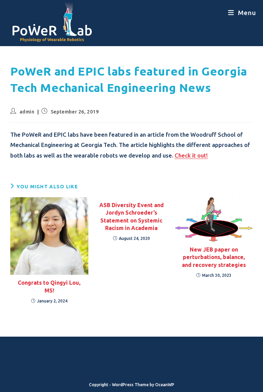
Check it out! (191, 155)
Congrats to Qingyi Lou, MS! (49, 286)
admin (27, 111)
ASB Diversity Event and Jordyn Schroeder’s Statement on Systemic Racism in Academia (131, 216)
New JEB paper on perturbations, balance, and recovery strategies (214, 257)
